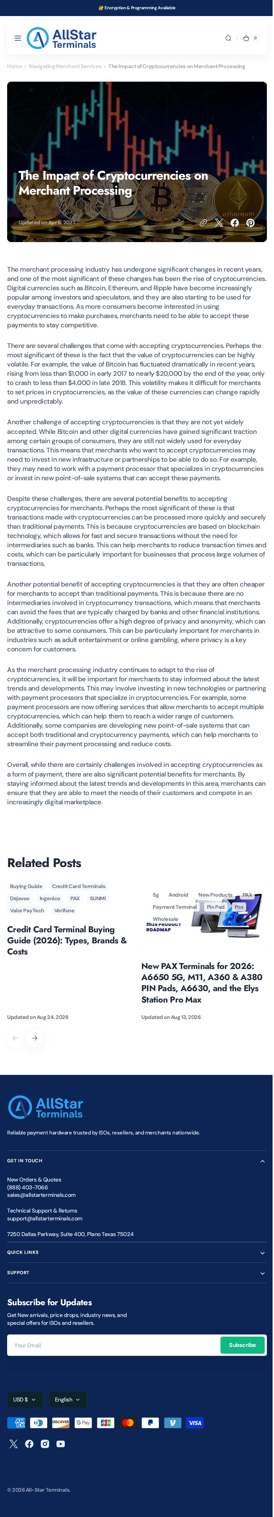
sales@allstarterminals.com (41, 1204)
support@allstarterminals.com (44, 1227)
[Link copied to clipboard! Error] (198, 223)
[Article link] (70, 961)
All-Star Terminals (48, 1499)
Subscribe (237, 1354)
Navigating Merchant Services (65, 66)
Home (14, 66)
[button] (18, 38)
